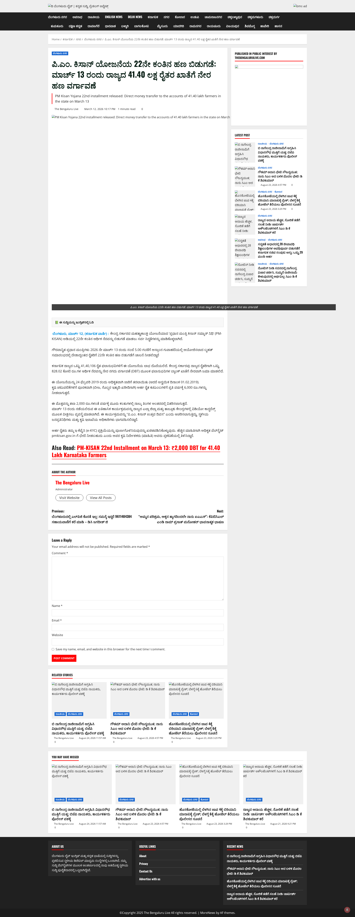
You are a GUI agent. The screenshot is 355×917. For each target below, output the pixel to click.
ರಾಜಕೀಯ (93, 17)
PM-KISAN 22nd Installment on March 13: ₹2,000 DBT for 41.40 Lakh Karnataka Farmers (136, 451)
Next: (181, 516)
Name (57, 606)
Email (57, 620)
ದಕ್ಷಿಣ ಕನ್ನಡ (75, 26)
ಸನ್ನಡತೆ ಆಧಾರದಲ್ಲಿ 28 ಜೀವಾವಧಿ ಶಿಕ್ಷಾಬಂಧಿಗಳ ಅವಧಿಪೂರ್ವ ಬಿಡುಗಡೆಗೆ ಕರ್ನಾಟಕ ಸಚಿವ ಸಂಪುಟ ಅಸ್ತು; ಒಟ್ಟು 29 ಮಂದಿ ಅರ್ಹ (245, 248)
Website (57, 635)
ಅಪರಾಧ (77, 17)
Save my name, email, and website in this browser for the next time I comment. (110, 649)
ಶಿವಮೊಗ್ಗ (250, 26)
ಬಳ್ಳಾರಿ (125, 26)
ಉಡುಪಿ (194, 17)
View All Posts (101, 497)
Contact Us (145, 871)
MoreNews (207, 913)
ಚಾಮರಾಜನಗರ (213, 17)
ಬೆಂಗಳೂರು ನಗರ (57, 17)
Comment (60, 553)
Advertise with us (149, 879)
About (142, 856)
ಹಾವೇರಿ (264, 26)
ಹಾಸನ (278, 26)
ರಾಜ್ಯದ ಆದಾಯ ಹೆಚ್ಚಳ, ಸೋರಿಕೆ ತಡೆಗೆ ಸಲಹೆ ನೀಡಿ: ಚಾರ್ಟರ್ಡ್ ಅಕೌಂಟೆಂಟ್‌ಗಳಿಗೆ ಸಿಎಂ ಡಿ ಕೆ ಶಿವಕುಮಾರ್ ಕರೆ (245, 224)
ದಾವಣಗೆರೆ (93, 26)
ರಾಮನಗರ (195, 26)
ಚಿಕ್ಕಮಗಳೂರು (255, 17)
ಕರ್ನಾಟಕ (153, 17)
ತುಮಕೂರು (57, 26)
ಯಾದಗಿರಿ (178, 26)
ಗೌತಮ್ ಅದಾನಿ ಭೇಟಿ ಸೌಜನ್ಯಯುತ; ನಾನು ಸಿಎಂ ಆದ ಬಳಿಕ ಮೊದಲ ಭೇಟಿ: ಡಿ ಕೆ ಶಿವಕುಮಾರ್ (136, 728)
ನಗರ (166, 17)
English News (113, 17)
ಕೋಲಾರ (180, 17)
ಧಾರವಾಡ (110, 26)
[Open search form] (306, 21)
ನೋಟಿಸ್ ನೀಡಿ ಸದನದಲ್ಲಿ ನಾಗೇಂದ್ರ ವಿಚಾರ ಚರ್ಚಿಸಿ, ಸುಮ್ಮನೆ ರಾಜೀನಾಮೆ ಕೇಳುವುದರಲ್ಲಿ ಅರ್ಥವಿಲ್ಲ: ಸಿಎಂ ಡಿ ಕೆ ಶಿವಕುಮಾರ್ (245, 272)
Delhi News (135, 17)
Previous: (92, 516)
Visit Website (69, 497)
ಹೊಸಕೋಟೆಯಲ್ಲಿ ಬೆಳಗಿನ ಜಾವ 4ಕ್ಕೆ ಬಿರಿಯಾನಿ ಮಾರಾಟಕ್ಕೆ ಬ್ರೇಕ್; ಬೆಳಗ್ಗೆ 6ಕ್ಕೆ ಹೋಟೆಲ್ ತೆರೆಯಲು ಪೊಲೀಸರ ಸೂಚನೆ (193, 728)
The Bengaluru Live (66, 109)
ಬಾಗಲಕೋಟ (141, 26)
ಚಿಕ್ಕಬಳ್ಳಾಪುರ (235, 17)
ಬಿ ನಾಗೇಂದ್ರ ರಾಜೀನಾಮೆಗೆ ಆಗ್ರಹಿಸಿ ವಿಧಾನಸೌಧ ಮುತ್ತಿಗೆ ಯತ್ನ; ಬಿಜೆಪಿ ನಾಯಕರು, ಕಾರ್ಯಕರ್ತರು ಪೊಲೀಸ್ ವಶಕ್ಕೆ (78, 728)
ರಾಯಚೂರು (214, 26)
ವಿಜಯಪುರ (232, 26)
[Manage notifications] (347, 910)
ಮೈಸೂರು (162, 26)
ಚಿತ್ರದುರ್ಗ (274, 17)
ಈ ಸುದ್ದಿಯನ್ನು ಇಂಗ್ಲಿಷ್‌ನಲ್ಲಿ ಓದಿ (76, 322)
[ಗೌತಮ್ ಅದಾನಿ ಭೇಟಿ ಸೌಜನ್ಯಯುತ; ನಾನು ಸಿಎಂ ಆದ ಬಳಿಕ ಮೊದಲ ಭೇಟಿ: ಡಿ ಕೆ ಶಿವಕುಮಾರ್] (137, 700)
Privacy (143, 863)
